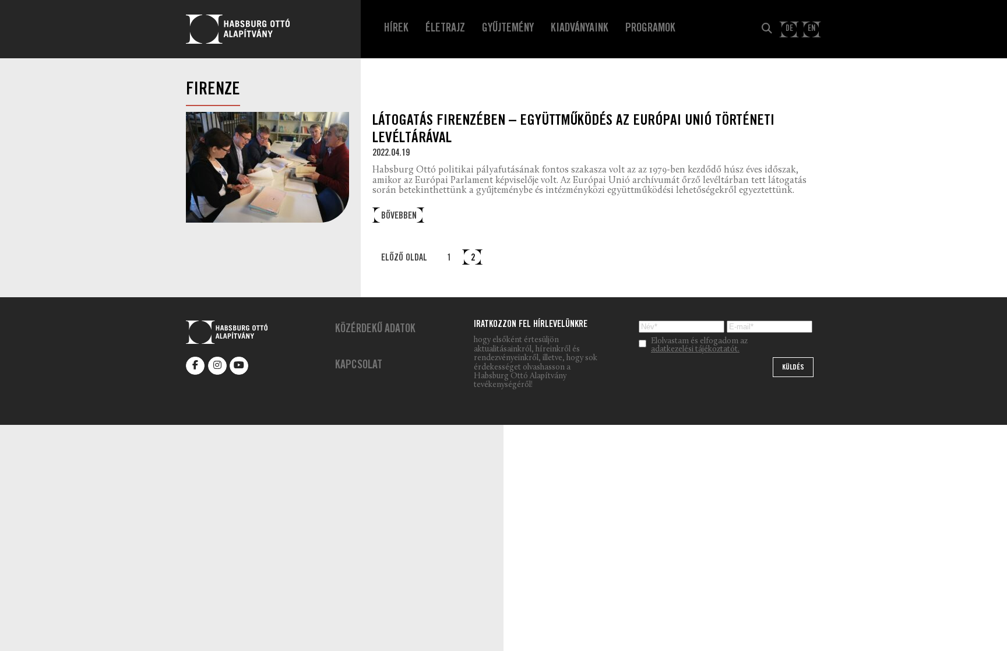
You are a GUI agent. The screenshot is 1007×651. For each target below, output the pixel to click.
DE (789, 29)
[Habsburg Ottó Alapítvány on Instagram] (217, 366)
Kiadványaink (579, 29)
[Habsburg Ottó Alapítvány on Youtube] (239, 366)
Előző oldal (404, 258)
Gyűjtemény (508, 29)
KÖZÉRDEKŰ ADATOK (375, 330)
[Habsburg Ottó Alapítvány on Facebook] (195, 366)
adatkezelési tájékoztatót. (695, 350)
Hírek (396, 29)
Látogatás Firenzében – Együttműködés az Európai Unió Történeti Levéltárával (573, 130)
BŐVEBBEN (399, 216)
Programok (650, 29)
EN (811, 29)
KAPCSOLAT (358, 366)
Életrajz (445, 29)
